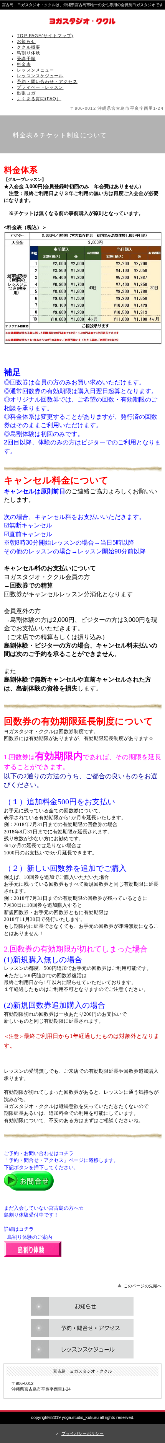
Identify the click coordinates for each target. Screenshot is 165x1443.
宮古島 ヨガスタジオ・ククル (82, 21)
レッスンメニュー (35, 70)
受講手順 (26, 58)
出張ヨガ (26, 93)
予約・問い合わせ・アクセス (47, 81)
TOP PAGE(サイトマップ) (45, 35)
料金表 (24, 64)
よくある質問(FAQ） (39, 98)
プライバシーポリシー (82, 1433)
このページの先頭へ (143, 1286)
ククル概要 (28, 47)
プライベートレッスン (40, 87)
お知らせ (26, 41)
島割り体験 (28, 52)
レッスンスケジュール (40, 75)
